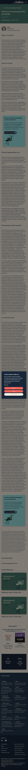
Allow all (13, 388)
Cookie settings (14, 394)
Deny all (13, 391)
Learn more (6, 384)
